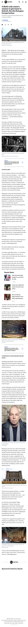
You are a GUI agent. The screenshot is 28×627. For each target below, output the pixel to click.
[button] (2, 2)
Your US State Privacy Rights (7, 620)
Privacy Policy (18, 618)
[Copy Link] (11, 25)
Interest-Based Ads (8, 621)
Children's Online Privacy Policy (19, 620)
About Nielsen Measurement (17, 621)
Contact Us (21, 623)
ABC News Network (11, 618)
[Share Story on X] (5, 25)
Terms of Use (6, 623)
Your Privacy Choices (14, 623)
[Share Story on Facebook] (2, 25)
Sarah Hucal (5, 20)
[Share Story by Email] (8, 25)
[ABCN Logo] (8, 2)
